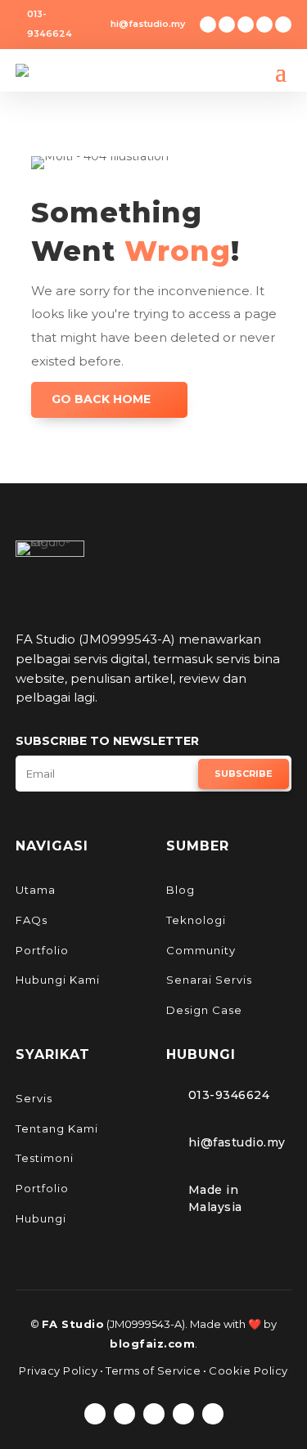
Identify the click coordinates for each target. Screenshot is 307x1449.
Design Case (204, 1009)
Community (201, 950)
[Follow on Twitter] (227, 24)
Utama (36, 889)
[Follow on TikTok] (264, 24)
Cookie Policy (248, 1370)
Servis (34, 1098)
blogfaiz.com (152, 1343)
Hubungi (41, 1218)
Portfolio (42, 950)
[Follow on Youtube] (283, 24)
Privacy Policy (58, 1370)
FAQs (31, 919)
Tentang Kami (57, 1128)
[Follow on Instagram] (245, 24)
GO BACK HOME (101, 399)
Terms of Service (153, 1370)
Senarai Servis (209, 979)
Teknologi (196, 919)
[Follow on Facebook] (208, 24)
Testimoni (45, 1157)
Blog (180, 889)
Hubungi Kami (58, 979)
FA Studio (73, 1323)
